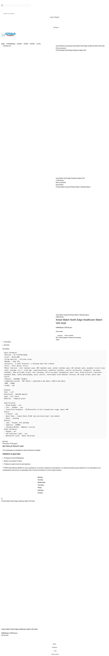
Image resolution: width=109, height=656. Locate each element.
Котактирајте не (79, 487)
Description (7, 342)
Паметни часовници (65, 46)
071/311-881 (5, 479)
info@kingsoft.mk (6, 477)
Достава (6, 345)
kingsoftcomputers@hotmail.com (22, 477)
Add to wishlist (69, 335)
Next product (59, 184)
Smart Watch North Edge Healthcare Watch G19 (70, 178)
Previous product (61, 48)
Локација (77, 490)
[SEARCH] (104, 14)
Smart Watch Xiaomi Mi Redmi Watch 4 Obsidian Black (72, 315)
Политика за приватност (81, 481)
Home (57, 46)
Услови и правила (79, 484)
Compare (60, 335)
